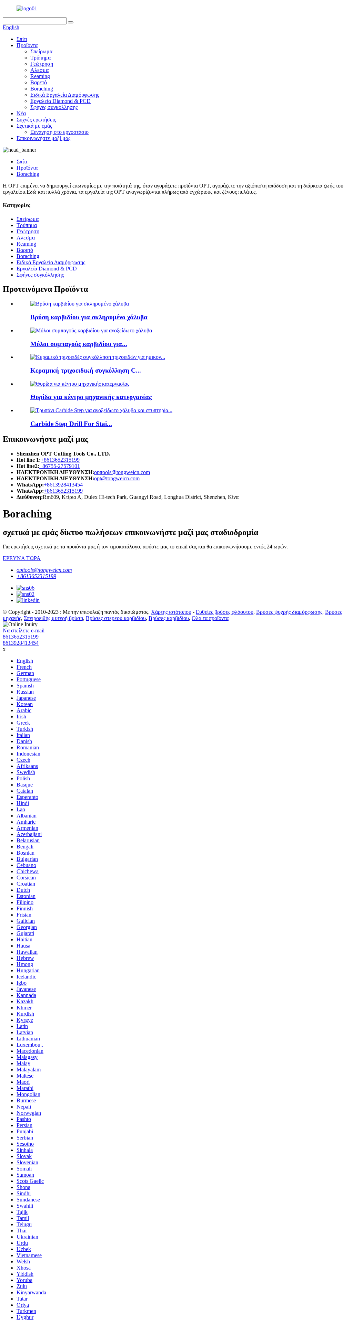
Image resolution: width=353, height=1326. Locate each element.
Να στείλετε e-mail (23, 630)
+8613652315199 (60, 460)
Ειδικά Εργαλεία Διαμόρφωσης (64, 95)
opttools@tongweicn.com (122, 472)
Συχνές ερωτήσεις (36, 119)
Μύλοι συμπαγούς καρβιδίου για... (78, 343)
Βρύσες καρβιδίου (169, 618)
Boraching (41, 89)
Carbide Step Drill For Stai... (71, 423)
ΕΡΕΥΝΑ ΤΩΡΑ (22, 558)
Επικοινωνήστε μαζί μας (43, 138)
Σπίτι (22, 39)
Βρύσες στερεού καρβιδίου (116, 618)
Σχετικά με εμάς (34, 126)
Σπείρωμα (41, 51)
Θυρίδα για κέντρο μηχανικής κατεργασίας (91, 396)
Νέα (21, 113)
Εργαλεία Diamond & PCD (60, 101)
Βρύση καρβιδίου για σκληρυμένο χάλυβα (89, 317)
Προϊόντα (27, 45)
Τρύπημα (40, 58)
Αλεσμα (39, 70)
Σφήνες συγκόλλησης (54, 107)
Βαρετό (38, 82)
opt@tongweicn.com (117, 478)
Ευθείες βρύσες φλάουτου (224, 612)
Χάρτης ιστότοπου (171, 612)
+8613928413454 (63, 485)
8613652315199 (21, 637)
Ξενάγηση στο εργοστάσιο (59, 132)
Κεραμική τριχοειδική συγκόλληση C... (85, 370)
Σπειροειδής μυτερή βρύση (53, 618)
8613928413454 (21, 643)
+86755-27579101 (59, 466)
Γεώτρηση (41, 64)
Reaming (40, 76)
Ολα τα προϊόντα (210, 618)
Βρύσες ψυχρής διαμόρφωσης (289, 612)
